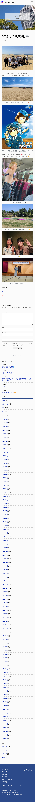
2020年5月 (5, 694)
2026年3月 (5, 437)
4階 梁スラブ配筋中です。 (9, 373)
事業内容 (5, 772)
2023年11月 (5, 540)
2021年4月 (5, 654)
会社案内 (5, 774)
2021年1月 (5, 665)
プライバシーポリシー (17, 786)
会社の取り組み (7, 779)
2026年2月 (5, 441)
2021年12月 (5, 625)
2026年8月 (5, 419)
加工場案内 (5, 777)
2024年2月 (5, 529)
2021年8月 (5, 639)
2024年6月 (5, 514)
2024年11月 (5, 496)
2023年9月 (5, 547)
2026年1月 (5, 445)
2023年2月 (5, 573)
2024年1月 (5, 533)
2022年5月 (5, 606)
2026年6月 (5, 426)
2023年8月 (5, 551)
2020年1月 (5, 709)
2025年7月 (5, 467)
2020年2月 (5, 705)
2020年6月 (5, 691)
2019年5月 (5, 735)
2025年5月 (5, 474)
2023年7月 (5, 555)
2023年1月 (5, 577)
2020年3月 (5, 702)
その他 (4, 400)
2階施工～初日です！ (8, 386)
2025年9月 (5, 459)
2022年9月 (5, 592)
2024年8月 (5, 507)
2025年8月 (5, 463)
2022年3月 (5, 614)
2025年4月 (5, 478)
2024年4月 (5, 522)
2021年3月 (5, 658)
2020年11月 (5, 672)
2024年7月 (5, 511)
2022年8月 (5, 595)
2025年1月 (5, 489)
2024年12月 (5, 492)
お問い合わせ (5, 786)
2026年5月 (5, 430)
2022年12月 (5, 580)
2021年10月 (5, 632)
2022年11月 (5, 584)
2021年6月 (5, 647)
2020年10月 (5, 676)
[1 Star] (2, 295)
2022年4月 (5, 610)
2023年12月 (5, 536)
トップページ (6, 769)
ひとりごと (5, 404)
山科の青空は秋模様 (7, 367)
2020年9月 (5, 680)
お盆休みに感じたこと (8, 392)
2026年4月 (5, 434)
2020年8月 (5, 683)
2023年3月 (5, 569)
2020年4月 (5, 698)
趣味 (3, 411)
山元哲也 (4, 746)
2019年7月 (5, 727)
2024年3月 (5, 525)
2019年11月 (5, 716)
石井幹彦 (4, 757)
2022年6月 (5, 602)
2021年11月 (5, 628)
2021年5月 (5, 650)
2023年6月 (5, 558)
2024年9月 (5, 503)
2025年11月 (5, 452)
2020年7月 (5, 687)
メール (4, 332)
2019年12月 (5, 713)
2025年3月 (5, 481)
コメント (4, 312)
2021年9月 (5, 636)
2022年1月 (5, 621)
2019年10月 (5, 720)
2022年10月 (5, 588)
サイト (4, 338)
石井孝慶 (4, 754)
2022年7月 (5, 599)
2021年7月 (5, 643)
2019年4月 (5, 738)
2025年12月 (5, 448)
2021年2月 (5, 661)
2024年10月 (5, 500)
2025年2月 (5, 485)
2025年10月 (5, 456)
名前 (3, 327)
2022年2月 (5, 617)
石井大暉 (4, 750)
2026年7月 (5, 422)
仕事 (3, 291)
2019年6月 (5, 731)
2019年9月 (5, 724)
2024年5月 (5, 518)
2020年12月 (5, 669)
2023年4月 (5, 566)
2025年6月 (5, 470)
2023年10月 (5, 544)
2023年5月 (5, 562)
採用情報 (5, 782)
